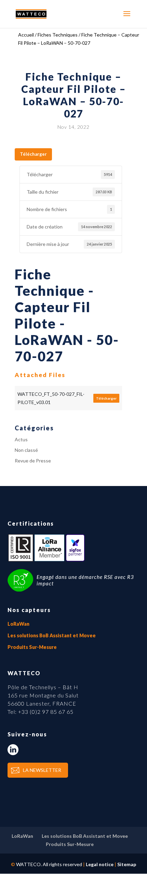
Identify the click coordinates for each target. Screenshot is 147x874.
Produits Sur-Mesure (32, 647)
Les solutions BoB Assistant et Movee (52, 635)
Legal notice (99, 864)
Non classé (26, 450)
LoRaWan (18, 624)
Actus (21, 439)
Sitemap (126, 864)
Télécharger (33, 154)
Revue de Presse (33, 460)
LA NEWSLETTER (42, 770)
